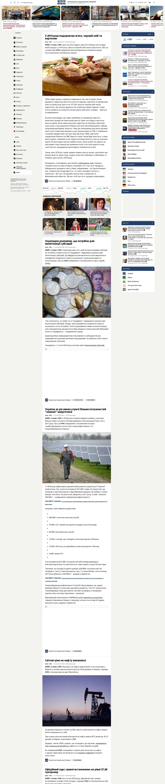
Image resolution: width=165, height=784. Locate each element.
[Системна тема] (14, 2)
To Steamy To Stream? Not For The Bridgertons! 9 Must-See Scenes (53, 213)
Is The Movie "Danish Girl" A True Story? (53, 232)
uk (150, 2)
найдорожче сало (86, 163)
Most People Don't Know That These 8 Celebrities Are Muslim (77, 213)
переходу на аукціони (92, 597)
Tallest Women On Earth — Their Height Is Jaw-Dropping (76, 233)
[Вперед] (162, 18)
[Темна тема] (18, 2)
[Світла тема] (11, 2)
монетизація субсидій (94, 345)
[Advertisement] (138, 206)
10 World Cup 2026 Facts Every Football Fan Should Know (99, 233)
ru (154, 2)
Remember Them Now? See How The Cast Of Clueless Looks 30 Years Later (99, 213)
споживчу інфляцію (85, 753)
